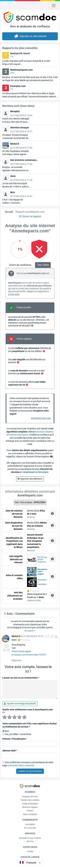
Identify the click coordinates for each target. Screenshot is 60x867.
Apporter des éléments (31, 478)
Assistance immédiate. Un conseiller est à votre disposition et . (42, 582)
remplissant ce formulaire (35, 472)
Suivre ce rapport (31, 216)
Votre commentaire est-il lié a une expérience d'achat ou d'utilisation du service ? (29, 725)
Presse (30, 810)
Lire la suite (13, 294)
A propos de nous (30, 796)
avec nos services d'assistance (42, 571)
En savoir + (30, 630)
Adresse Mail (9, 750)
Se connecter (30, 828)
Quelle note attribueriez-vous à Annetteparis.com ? (27, 711)
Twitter (30, 851)
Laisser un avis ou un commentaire (20, 677)
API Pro (30, 841)
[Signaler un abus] (56, 636)
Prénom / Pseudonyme (14, 739)
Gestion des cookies (30, 800)
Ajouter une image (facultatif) (21, 703)
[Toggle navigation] (53, 5)
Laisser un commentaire (30, 771)
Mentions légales (30, 807)
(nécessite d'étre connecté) (21, 765)
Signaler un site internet (33, 36)
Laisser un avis (34, 600)
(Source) (31, 517)
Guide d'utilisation (30, 803)
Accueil (9, 211)
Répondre (16, 660)
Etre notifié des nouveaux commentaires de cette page (27, 764)
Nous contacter (30, 814)
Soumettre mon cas (40, 418)
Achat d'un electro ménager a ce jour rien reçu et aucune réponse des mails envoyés (16, 121)
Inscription (30, 824)
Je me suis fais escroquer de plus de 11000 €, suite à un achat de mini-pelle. (15, 186)
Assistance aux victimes (30, 838)
